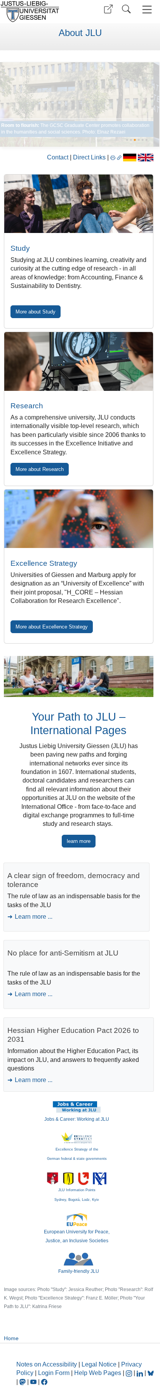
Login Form (54, 1373)
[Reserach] (77, 104)
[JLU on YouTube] (34, 1381)
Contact (57, 157)
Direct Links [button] (90, 157)
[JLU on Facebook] (44, 1381)
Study (20, 248)
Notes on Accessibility (47, 1364)
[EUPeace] (77, 1219)
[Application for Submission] (78, 204)
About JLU (80, 33)
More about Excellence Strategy (52, 627)
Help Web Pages (97, 1373)
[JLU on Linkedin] (140, 1373)
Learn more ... (33, 916)
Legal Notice (99, 1364)
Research (26, 406)
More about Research (40, 469)
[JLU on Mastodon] (23, 1381)
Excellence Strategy (43, 563)
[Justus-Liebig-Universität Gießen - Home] (39, 11)
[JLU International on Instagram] (130, 1373)
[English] (145, 157)
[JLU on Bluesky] (151, 1373)
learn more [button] (78, 841)
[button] (108, 9)
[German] (129, 157)
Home (11, 1338)
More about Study (36, 312)
